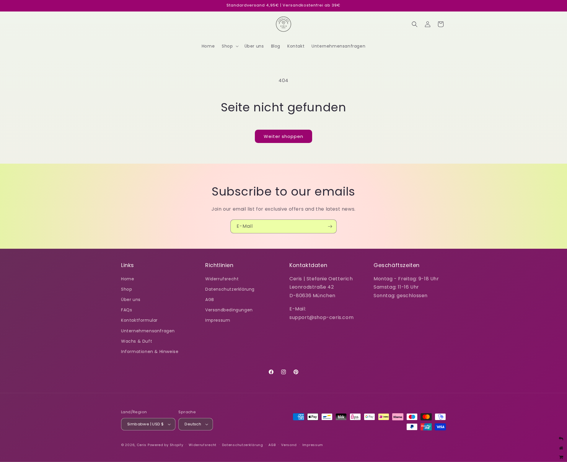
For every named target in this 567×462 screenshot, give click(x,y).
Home (127, 279)
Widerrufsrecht (222, 279)
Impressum (217, 320)
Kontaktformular (139, 320)
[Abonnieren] (329, 226)
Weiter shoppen (283, 136)
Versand (289, 445)
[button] (229, 46)
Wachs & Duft (136, 341)
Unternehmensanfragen (148, 331)
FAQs (126, 310)
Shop (126, 289)
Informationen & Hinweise (149, 351)
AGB (209, 299)
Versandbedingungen (229, 310)
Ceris (142, 445)
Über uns (131, 299)
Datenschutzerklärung (230, 289)
